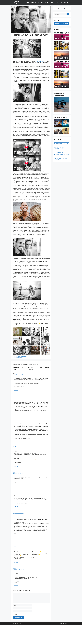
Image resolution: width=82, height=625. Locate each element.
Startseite (27, 2)
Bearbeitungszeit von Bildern (18, 357)
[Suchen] (68, 14)
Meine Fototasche (64, 2)
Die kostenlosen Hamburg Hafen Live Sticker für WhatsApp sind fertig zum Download (61, 143)
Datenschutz (67, 623)
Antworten (16, 390)
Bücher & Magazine (44, 2)
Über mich (57, 2)
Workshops (52, 2)
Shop (38, 2)
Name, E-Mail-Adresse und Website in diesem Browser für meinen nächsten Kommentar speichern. (31, 614)
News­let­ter (34, 59)
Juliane (14, 546)
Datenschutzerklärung (39, 362)
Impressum (62, 623)
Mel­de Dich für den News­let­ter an (61, 23)
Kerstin (14, 418)
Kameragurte (33, 2)
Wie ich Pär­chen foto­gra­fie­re (40, 61)
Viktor (14, 472)
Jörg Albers (15, 446)
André (14, 490)
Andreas (14, 568)
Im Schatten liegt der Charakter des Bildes (20, 356)
